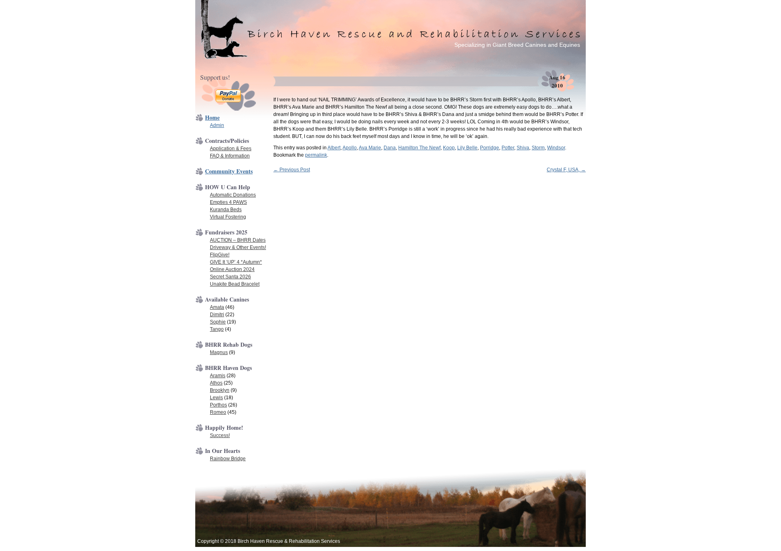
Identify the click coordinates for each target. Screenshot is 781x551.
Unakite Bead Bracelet (235, 284)
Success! (220, 435)
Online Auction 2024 (232, 269)
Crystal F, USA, (566, 170)
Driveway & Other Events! (238, 247)
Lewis (216, 397)
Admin (217, 125)
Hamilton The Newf (419, 148)
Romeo (218, 412)
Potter (508, 148)
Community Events (229, 171)
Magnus (219, 352)
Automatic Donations (233, 195)
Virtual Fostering (228, 217)
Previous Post (291, 170)
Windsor (556, 148)
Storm (538, 148)
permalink (316, 155)
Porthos (218, 405)
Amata (217, 307)
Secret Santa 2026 (230, 277)
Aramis (217, 375)
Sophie (218, 322)
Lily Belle (467, 148)
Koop (449, 148)
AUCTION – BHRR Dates (238, 240)
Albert (333, 148)
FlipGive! (219, 255)
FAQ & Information (230, 156)
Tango (217, 329)
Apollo (350, 148)
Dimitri (217, 314)
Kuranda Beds (226, 209)
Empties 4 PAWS (228, 202)
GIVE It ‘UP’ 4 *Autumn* (236, 262)
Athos (216, 383)
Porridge (489, 148)
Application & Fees (230, 148)
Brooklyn (219, 390)
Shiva (523, 148)
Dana (390, 148)
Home (212, 117)
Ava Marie (370, 148)
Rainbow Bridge (228, 458)
